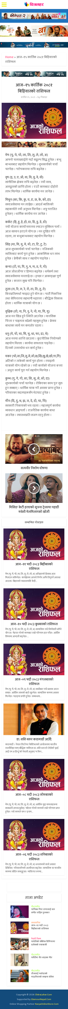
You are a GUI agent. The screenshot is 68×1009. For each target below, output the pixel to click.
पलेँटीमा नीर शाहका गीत (41, 957)
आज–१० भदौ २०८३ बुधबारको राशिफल (34, 624)
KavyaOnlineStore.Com (47, 1004)
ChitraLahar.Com (43, 995)
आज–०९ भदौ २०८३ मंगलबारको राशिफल (34, 682)
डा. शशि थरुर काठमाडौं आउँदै (34, 739)
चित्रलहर (44, 97)
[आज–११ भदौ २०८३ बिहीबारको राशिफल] (21, 928)
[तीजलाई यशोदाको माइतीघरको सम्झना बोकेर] (21, 976)
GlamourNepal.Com (41, 999)
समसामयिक (35, 922)
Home (9, 57)
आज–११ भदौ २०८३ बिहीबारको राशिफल (34, 567)
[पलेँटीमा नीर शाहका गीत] (21, 960)
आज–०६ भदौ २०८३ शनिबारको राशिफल (34, 857)
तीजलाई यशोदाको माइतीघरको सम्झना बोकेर (42, 975)
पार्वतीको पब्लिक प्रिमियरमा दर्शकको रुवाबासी (43, 943)
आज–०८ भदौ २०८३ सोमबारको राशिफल (34, 797)
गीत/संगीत (35, 906)
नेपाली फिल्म (36, 938)
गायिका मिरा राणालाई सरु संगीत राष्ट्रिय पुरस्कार (43, 911)
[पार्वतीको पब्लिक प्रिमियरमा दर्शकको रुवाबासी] (21, 944)
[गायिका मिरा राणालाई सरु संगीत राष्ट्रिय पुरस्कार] (21, 912)
